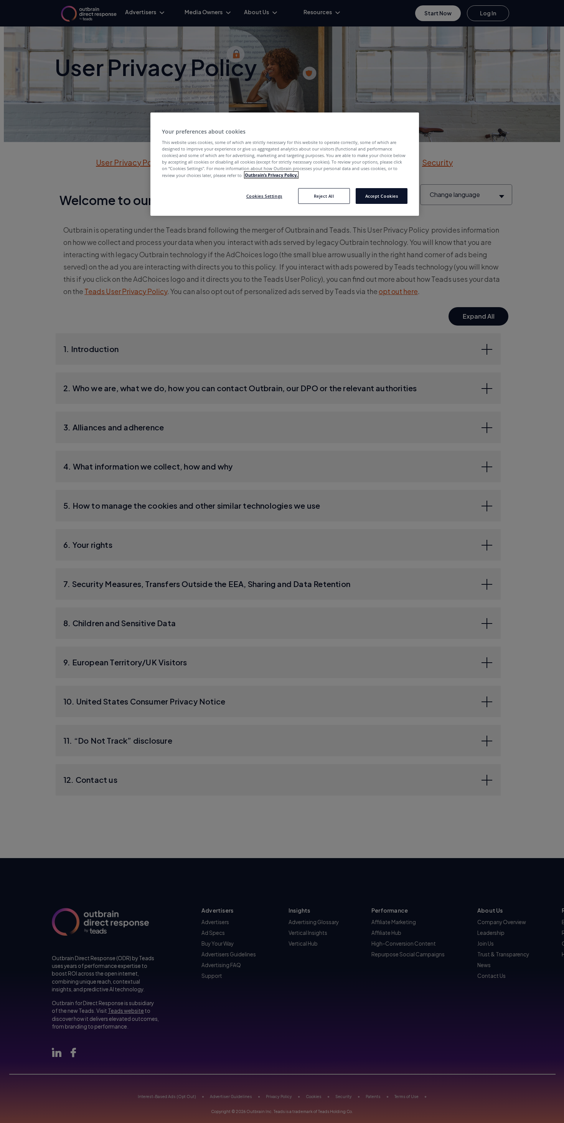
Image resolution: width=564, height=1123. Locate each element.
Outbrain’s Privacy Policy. (271, 175)
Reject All (324, 195)
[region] (284, 164)
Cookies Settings (264, 195)
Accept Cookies (381, 195)
